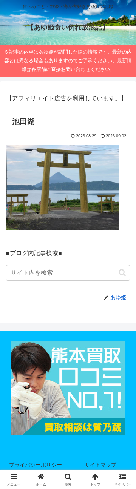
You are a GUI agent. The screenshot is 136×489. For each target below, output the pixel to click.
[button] (122, 272)
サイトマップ (100, 465)
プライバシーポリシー (35, 465)
